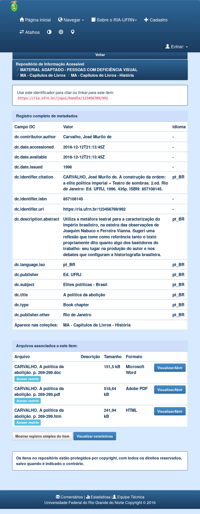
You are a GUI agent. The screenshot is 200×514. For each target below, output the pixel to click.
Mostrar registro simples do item (42, 436)
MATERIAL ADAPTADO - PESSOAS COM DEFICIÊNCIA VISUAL (79, 69)
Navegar (71, 19)
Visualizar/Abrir (169, 367)
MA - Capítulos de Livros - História (102, 75)
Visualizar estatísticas (95, 436)
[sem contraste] (61, 33)
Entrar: (177, 46)
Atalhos (32, 32)
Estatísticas (100, 497)
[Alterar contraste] (49, 33)
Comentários (72, 497)
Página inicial (37, 19)
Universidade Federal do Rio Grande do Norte (84, 502)
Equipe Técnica (130, 497)
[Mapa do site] (73, 33)
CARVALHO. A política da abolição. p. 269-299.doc (39, 369)
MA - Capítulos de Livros (43, 75)
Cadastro (158, 19)
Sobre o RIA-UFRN (115, 19)
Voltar (100, 54)
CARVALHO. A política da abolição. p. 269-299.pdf (39, 391)
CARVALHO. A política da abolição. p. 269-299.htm (39, 413)
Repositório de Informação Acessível (50, 64)
